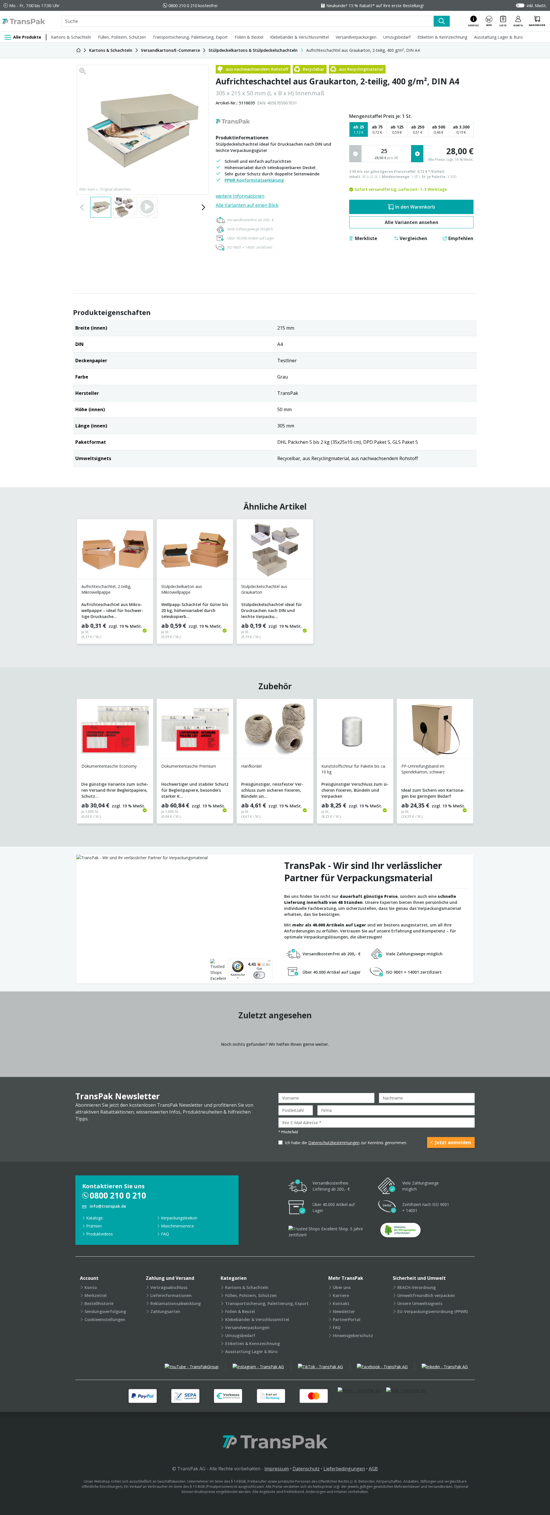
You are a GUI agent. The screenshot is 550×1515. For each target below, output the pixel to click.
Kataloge (94, 1218)
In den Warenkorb (415, 207)
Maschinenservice (177, 1226)
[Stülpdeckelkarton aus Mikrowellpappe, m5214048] (195, 551)
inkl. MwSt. (537, 5)
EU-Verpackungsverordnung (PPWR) (432, 1311)
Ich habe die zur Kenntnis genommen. (346, 1142)
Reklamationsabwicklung (175, 1303)
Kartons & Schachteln (71, 37)
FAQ (165, 1234)
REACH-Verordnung (416, 1287)
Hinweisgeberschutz (353, 1335)
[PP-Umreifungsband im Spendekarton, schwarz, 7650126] (435, 731)
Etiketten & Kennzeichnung (442, 37)
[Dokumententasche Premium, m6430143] (195, 731)
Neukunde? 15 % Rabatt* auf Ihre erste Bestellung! (375, 5)
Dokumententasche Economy (109, 766)
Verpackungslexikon (179, 1218)
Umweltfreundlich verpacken (426, 1295)
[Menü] (269, 962)
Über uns (342, 1287)
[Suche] (442, 21)
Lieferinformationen (171, 1295)
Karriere (341, 1295)
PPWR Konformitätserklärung (254, 180)
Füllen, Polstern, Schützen (122, 37)
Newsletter (344, 1311)
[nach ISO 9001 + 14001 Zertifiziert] (387, 1207)
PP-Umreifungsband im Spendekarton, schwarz (423, 769)
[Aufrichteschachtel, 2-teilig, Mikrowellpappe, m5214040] (115, 551)
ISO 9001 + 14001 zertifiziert (249, 247)
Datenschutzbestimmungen (334, 1142)
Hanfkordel (251, 766)
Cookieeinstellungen (105, 1319)
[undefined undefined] (400, 1232)
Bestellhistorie (99, 1303)
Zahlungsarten (165, 1311)
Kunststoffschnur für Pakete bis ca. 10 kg (353, 769)
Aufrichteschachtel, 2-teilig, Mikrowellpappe (106, 589)
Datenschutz (306, 1469)
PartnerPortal (346, 1319)
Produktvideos (99, 1234)
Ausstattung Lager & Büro (498, 37)
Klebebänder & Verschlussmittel (299, 37)
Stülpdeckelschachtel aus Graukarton (264, 589)
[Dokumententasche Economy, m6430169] (115, 731)
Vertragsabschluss (168, 1287)
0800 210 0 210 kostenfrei (192, 5)
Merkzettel (96, 1295)
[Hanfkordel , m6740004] (275, 731)
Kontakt (341, 1303)
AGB (373, 1469)
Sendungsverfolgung (105, 1311)
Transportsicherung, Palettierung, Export (190, 37)
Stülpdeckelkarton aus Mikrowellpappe (181, 589)
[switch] (259, 975)
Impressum (276, 1469)
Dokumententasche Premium (188, 766)
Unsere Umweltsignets (419, 1303)
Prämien (94, 1226)
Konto (91, 1287)
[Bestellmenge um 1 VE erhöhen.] (417, 153)
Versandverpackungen (356, 37)
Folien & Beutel (249, 37)
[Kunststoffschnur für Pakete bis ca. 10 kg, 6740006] (355, 731)
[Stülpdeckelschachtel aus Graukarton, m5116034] (275, 551)
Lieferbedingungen (344, 1469)
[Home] (78, 50)
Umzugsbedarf (396, 37)
